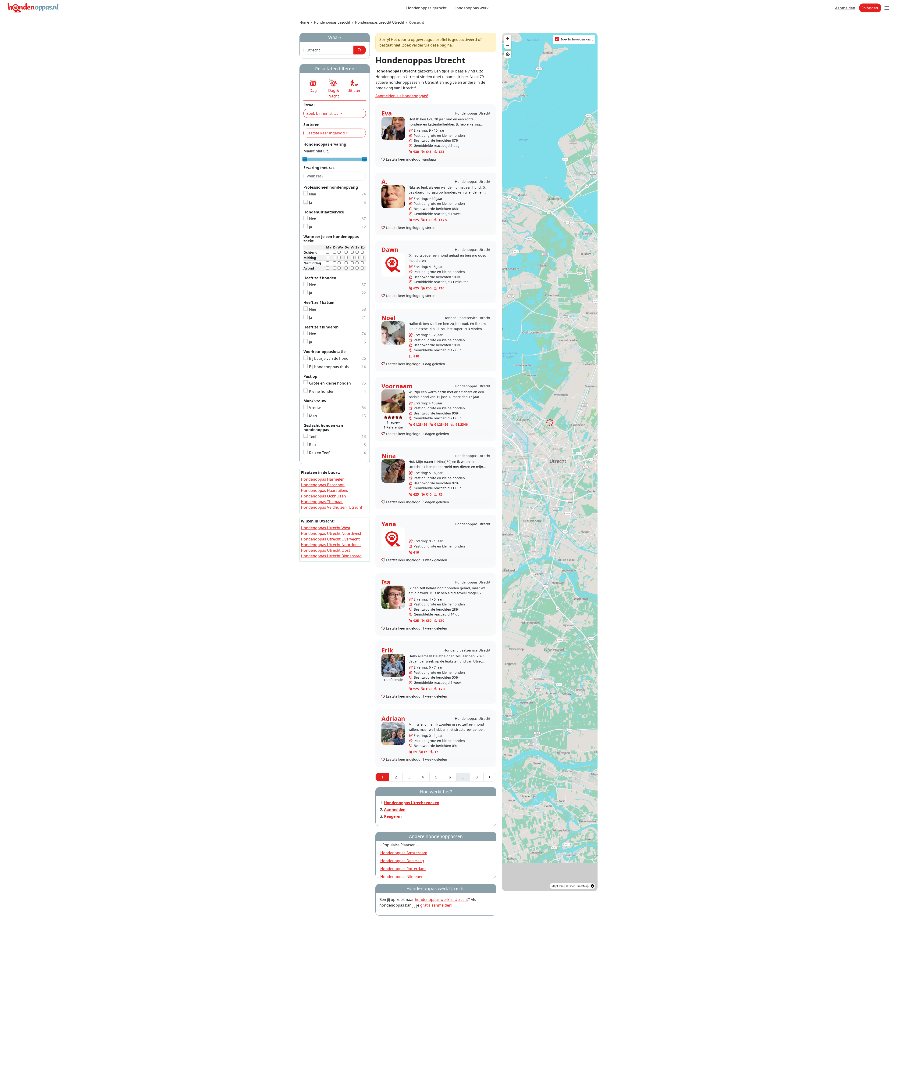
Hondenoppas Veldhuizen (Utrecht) (332, 507)
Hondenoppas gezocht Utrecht (379, 22)
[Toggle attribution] (592, 886)
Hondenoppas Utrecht (472, 113)
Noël (388, 318)
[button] (313, 86)
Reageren (393, 816)
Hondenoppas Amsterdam (403, 852)
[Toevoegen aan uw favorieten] (383, 159)
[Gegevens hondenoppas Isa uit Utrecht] (393, 597)
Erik (387, 650)
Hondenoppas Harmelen (323, 479)
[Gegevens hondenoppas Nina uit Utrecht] (393, 470)
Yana (388, 524)
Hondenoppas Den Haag (402, 860)
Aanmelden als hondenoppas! (401, 95)
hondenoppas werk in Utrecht (441, 899)
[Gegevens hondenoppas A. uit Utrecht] (393, 196)
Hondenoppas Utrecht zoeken (411, 802)
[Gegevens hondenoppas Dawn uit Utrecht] (393, 264)
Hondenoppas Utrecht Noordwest (331, 533)
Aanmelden (845, 8)
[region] (550, 462)
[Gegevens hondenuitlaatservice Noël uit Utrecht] (393, 332)
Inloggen (870, 8)
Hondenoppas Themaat (322, 501)
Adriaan (393, 718)
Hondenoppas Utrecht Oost (325, 550)
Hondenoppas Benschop (323, 484)
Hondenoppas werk (471, 8)
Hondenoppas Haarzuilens (324, 490)
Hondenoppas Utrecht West (325, 527)
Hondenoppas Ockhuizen (323, 496)
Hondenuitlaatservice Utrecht (467, 318)
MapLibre (558, 886)
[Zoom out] (507, 45)
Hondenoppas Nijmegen (402, 876)
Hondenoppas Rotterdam (403, 868)
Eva (386, 113)
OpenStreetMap (579, 886)
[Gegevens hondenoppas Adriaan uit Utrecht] (393, 733)
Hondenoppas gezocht (426, 8)
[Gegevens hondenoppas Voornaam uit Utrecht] (393, 401)
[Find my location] (507, 54)
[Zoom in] (507, 38)
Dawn (390, 249)
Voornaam (396, 386)
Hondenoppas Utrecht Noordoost (331, 544)
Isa (385, 582)
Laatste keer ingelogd (325, 133)
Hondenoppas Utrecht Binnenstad (331, 555)
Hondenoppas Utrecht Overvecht (330, 539)
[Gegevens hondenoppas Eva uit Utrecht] (393, 128)
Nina (388, 456)
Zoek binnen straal (322, 113)
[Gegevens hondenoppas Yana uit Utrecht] (393, 538)
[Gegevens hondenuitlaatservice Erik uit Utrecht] (393, 665)
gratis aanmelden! (436, 905)
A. (384, 181)
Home (304, 22)
